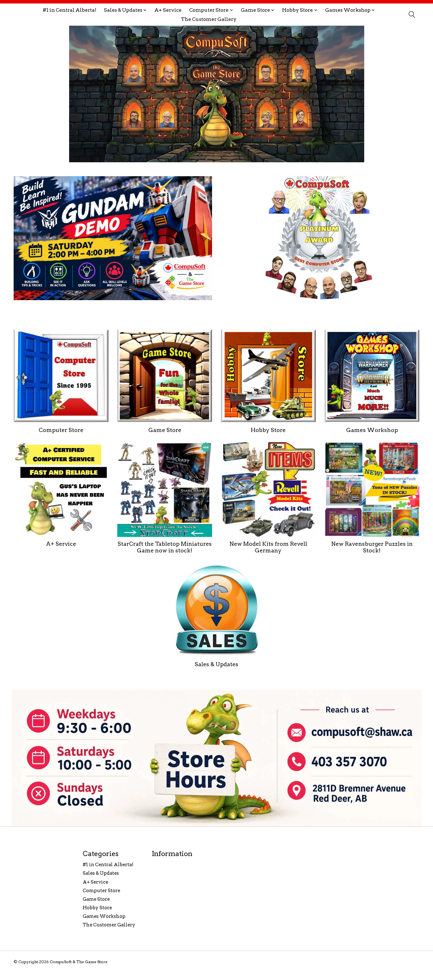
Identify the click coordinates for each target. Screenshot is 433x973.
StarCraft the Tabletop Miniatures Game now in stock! (165, 547)
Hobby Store (268, 430)
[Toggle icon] (411, 14)
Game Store (164, 430)
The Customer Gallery (208, 19)
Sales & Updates (216, 664)
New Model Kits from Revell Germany (268, 547)
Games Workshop (372, 430)
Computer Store (61, 430)
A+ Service (168, 10)
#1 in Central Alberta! (69, 10)
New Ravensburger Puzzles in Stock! (372, 547)
